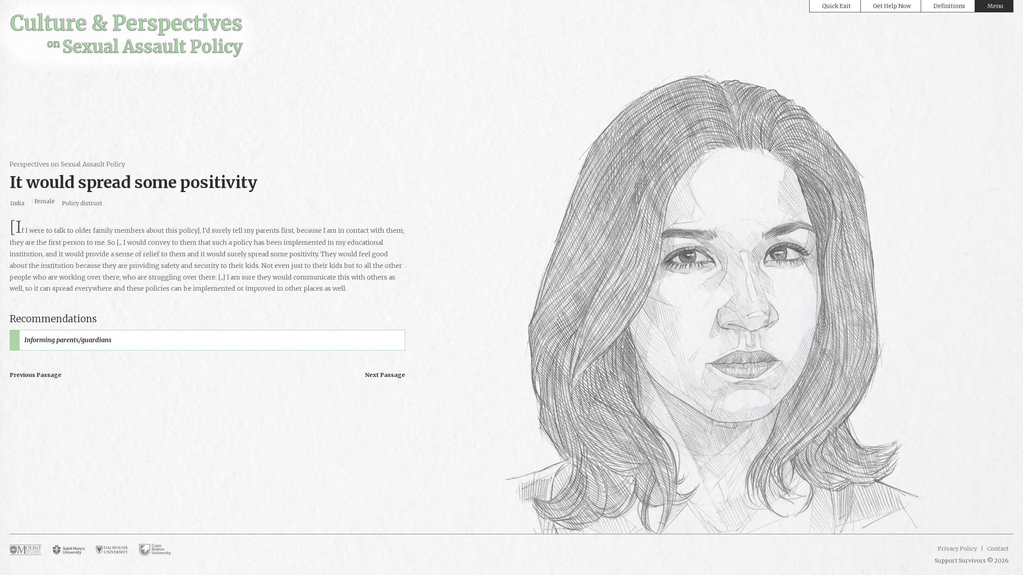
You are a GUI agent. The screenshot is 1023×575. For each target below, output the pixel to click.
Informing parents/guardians (67, 340)
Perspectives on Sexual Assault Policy (67, 164)
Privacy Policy (957, 548)
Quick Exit (836, 6)
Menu (995, 6)
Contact (997, 548)
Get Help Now (892, 6)
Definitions (949, 6)
